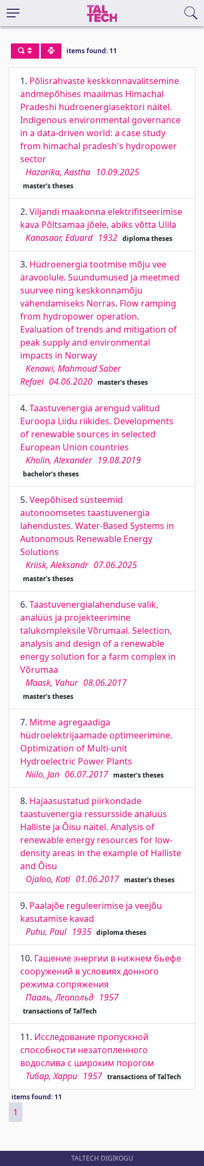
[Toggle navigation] (13, 13)
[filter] (25, 51)
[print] (51, 51)
